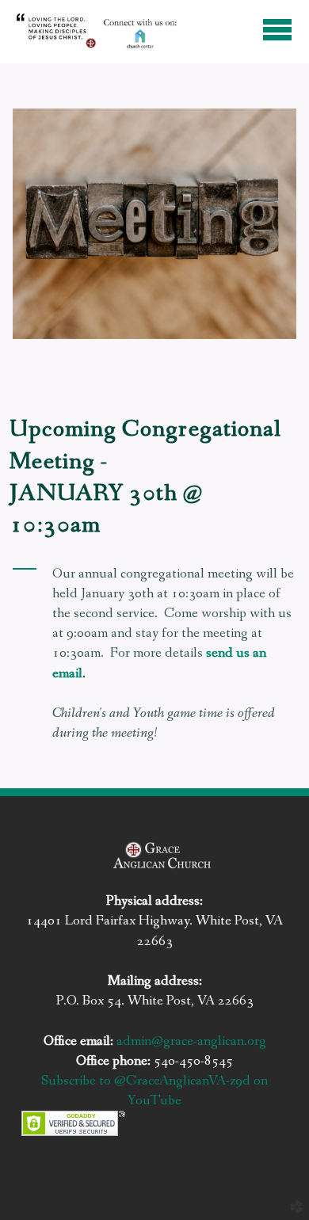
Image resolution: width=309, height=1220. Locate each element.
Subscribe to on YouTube (154, 1090)
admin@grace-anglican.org (191, 1040)
